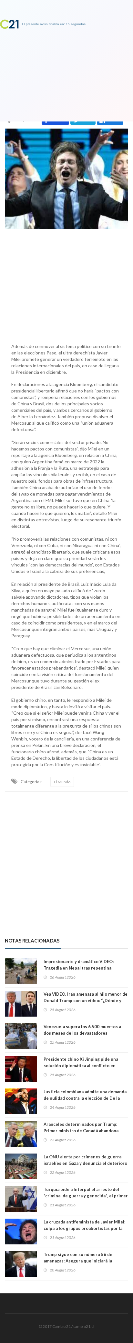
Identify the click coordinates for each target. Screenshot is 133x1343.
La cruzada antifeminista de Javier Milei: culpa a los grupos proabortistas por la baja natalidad (84, 1228)
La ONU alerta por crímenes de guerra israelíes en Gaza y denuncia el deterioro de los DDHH (85, 1163)
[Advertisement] (66, 284)
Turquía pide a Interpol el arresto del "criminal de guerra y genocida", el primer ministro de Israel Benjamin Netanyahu (86, 1196)
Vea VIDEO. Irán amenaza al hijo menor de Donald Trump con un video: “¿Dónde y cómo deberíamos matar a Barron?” (86, 1000)
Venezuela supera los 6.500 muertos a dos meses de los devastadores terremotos (82, 1033)
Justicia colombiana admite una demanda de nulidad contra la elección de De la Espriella (85, 1098)
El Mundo (62, 781)
